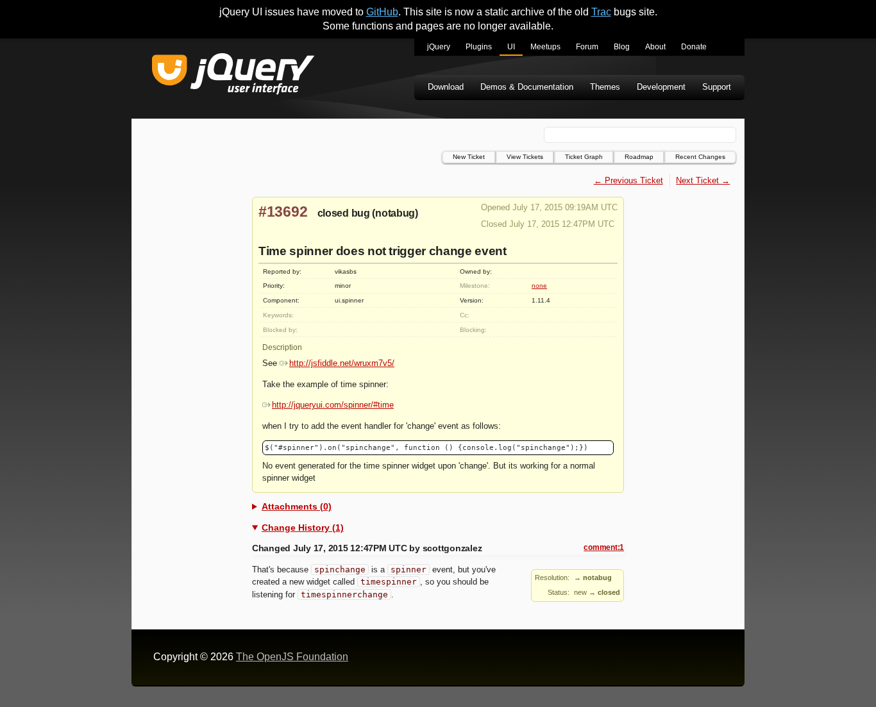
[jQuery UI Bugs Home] (233, 76)
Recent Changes (700, 156)
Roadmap (639, 156)
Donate (694, 46)
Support (716, 87)
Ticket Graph (584, 156)
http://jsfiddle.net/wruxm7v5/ (341, 363)
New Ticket (469, 156)
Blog (622, 46)
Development (661, 87)
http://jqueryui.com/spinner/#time (333, 405)
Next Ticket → (703, 180)
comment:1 (604, 547)
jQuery (438, 46)
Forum (587, 46)
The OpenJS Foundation (292, 656)
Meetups (545, 46)
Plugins (479, 46)
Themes (605, 87)
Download (446, 87)
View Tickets (525, 156)
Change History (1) (303, 527)
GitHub (382, 11)
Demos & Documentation (526, 87)
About (655, 46)
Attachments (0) (297, 506)
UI (511, 46)
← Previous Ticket (628, 180)
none (539, 285)
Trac (601, 11)
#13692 (282, 211)
